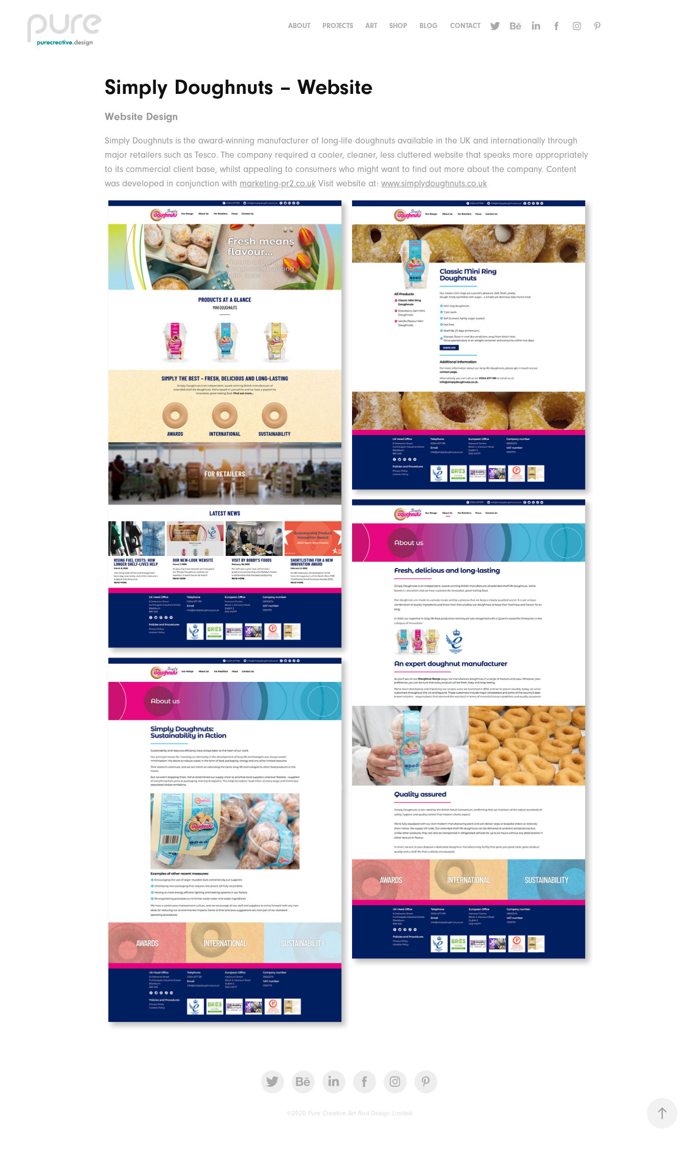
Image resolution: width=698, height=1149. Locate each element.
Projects (337, 26)
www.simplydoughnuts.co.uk (434, 183)
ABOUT (299, 26)
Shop (398, 26)
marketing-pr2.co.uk (278, 183)
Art (371, 26)
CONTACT (465, 26)
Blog (429, 26)
